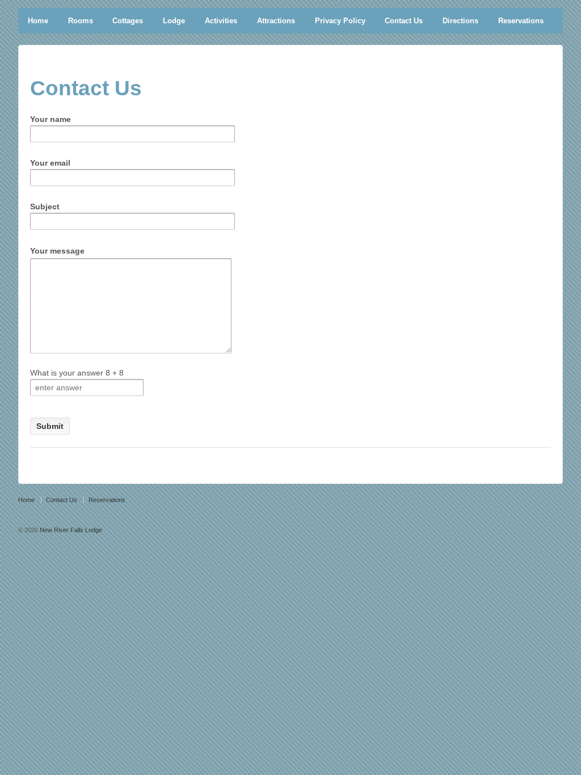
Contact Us (404, 20)
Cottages (127, 20)
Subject (45, 206)
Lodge (174, 20)
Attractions (276, 20)
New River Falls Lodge (70, 530)
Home (38, 20)
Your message (57, 250)
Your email (50, 162)
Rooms (80, 20)
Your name (50, 119)
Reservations (521, 20)
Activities (221, 20)
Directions (460, 20)
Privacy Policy (340, 20)
